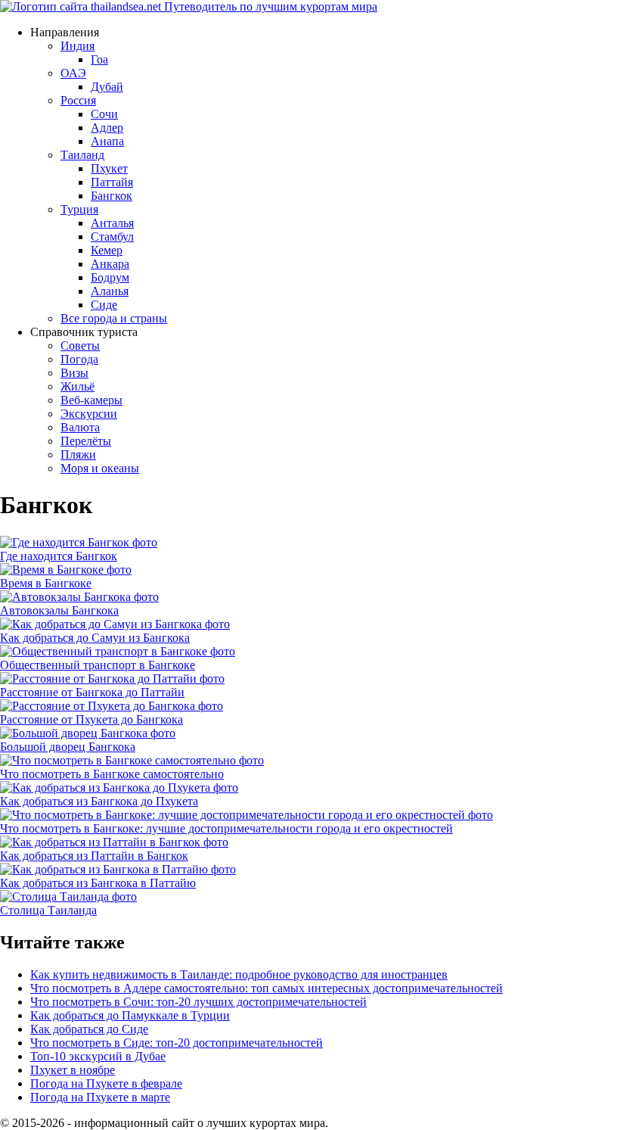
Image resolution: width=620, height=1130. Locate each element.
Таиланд (82, 154)
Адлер (107, 127)
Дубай (107, 86)
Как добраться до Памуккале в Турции (130, 1015)
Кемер (106, 250)
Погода (79, 359)
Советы (80, 345)
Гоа (99, 59)
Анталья (112, 222)
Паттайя (112, 182)
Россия (78, 100)
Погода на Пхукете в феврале (106, 1083)
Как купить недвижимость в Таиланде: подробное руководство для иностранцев (239, 974)
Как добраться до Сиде (89, 1029)
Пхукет (109, 168)
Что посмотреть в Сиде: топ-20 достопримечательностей (176, 1042)
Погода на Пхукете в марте (100, 1097)
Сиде (104, 304)
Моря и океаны (99, 468)
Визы (74, 372)
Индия (77, 45)
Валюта (80, 427)
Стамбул (112, 236)
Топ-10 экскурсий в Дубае (98, 1056)
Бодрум (110, 277)
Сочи (104, 113)
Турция (79, 209)
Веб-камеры (91, 400)
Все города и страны (113, 318)
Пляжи (78, 454)
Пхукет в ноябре (72, 1069)
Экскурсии (88, 413)
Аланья (110, 291)
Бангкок (111, 195)
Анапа (107, 141)
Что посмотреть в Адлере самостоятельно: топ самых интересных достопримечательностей (266, 988)
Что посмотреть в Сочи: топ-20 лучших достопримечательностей (198, 1001)
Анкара (110, 263)
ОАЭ (73, 73)
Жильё (77, 386)
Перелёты (85, 440)
